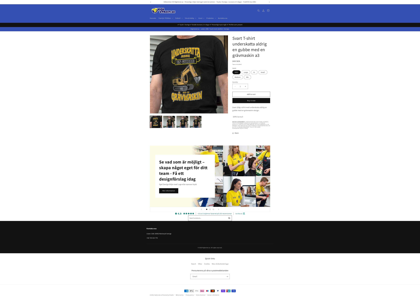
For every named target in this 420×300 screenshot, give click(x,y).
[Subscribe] (227, 276)
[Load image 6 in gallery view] (196, 122)
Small (263, 72)
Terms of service (200, 295)
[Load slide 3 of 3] (213, 209)
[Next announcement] (269, 2)
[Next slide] (218, 209)
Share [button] (237, 133)
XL (254, 72)
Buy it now (251, 101)
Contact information (213, 295)
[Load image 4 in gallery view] (182, 122)
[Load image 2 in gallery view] (169, 122)
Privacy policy (190, 295)
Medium (238, 77)
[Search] (229, 218)
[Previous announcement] (150, 2)
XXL (247, 77)
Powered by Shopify (168, 295)
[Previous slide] (201, 209)
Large (246, 72)
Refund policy (180, 295)
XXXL (236, 72)
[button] (165, 18)
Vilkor (200, 264)
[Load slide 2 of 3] (210, 209)
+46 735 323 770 (152, 238)
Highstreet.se (158, 295)
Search (193, 264)
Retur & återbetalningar (220, 264)
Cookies (207, 264)
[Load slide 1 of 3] (206, 209)
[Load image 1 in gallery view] (156, 122)
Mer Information (168, 191)
